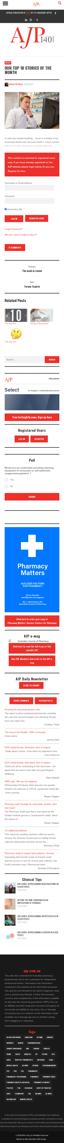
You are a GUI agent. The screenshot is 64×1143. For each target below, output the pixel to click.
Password (9, 196)
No (11, 486)
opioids (35, 1065)
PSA (18, 1088)
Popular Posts (46, 700)
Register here (36, 218)
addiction (28, 1037)
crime (9, 1054)
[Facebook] (55, 13)
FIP (36, 1054)
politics (10, 1088)
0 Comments (15, 247)
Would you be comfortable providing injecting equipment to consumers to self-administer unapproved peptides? (29, 471)
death (17, 1054)
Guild (9, 1060)
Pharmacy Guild (49, 1077)
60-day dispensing (14, 1037)
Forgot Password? (14, 229)
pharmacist (33, 1071)
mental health (12, 1065)
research (28, 1088)
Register (39, 439)
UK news (38, 1093)
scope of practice (44, 1088)
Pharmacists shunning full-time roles (22, 709)
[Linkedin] (26, 19)
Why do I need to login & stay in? (21, 234)
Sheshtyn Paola (16, 84)
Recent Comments (21, 700)
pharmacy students (42, 1082)
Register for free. (16, 171)
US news (49, 1093)
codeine (36, 1048)
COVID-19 (46, 1048)
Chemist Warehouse (14, 1048)
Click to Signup (31, 685)
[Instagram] (30, 19)
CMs (27, 1048)
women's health (26, 1099)
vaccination (11, 1099)
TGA (29, 1093)
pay (8, 1071)
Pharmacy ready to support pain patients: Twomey (29, 853)
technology (19, 1093)
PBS (15, 1071)
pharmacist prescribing (16, 1077)
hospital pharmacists (24, 1060)
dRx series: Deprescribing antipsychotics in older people (37, 917)
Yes (12, 479)
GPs (53, 1054)
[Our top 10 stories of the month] (32, 110)
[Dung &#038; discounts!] (41, 315)
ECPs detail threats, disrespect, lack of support (27, 747)
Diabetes (27, 1054)
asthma (40, 1037)
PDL (22, 1071)
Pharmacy (34, 1077)
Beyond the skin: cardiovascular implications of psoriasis (32, 901)
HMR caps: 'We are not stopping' (21, 781)
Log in (22, 439)
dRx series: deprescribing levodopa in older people (37, 934)
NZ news (25, 1065)
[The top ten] (16, 315)
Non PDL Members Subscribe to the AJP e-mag (32, 660)
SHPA (8, 1093)
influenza (41, 1060)
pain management (49, 1065)
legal (51, 1060)
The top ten (10, 323)
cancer (20, 1043)
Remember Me (14, 209)
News (7, 63)
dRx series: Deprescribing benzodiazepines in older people (38, 885)
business (10, 1043)
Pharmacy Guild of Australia (18, 1082)
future (44, 1054)
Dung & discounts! (39, 323)
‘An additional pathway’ (16, 830)
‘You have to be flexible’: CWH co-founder (25, 732)
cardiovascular (34, 1043)
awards (50, 1037)
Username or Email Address (18, 183)
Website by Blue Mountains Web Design (31, 1139)
